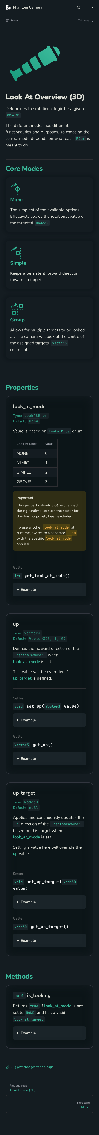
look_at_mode (26, 661)
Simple (18, 263)
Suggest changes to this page (32, 1067)
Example (28, 589)
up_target (22, 678)
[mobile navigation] (91, 7)
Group (17, 319)
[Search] (78, 7)
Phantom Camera (27, 7)
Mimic (17, 199)
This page (84, 20)
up (15, 853)
